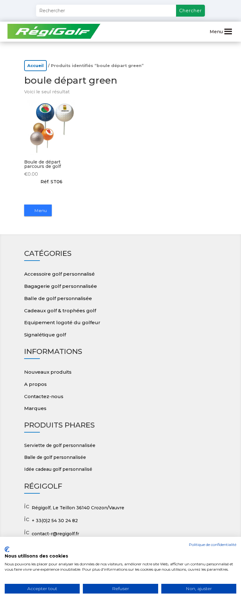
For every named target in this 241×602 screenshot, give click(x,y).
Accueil (35, 65)
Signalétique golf (45, 335)
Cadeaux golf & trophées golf (60, 311)
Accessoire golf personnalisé (59, 274)
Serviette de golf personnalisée (59, 445)
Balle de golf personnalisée (58, 298)
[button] (216, 32)
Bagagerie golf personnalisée (60, 286)
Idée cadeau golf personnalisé (58, 469)
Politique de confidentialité (212, 544)
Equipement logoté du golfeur (62, 322)
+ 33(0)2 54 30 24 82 (55, 520)
